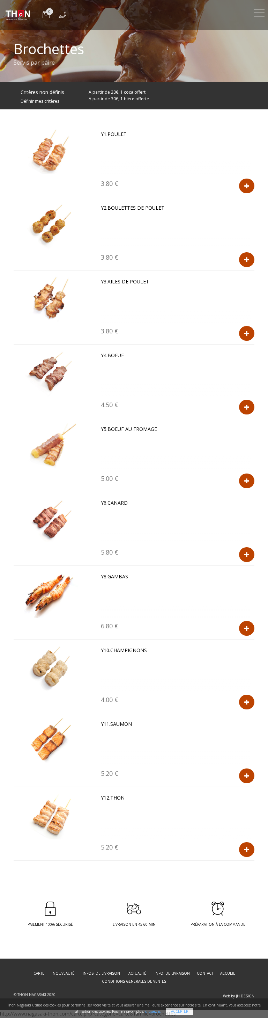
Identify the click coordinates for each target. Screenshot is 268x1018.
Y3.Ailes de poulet (125, 281)
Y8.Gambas (114, 576)
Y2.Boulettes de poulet (132, 207)
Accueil (227, 973)
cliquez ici (153, 1011)
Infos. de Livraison (101, 973)
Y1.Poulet (114, 134)
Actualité (137, 973)
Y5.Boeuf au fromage (129, 429)
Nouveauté (63, 973)
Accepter (179, 1011)
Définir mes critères (40, 101)
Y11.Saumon (116, 724)
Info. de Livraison (172, 973)
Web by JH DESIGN (238, 996)
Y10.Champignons (124, 650)
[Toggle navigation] (259, 12)
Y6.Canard (114, 502)
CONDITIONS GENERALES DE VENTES (134, 981)
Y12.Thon (113, 797)
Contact (205, 973)
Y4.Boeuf (112, 355)
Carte (39, 973)
